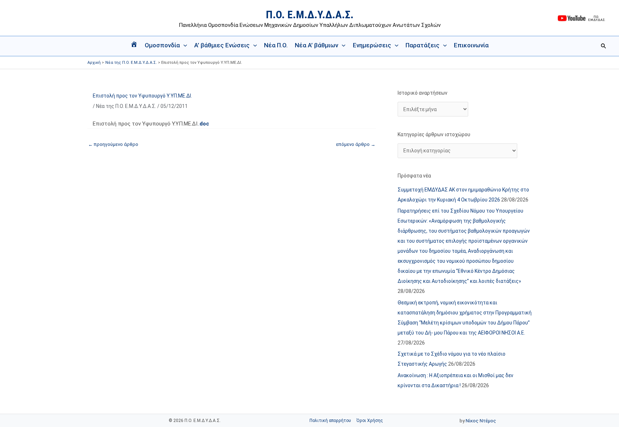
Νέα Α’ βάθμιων (316, 45)
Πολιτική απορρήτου (330, 420)
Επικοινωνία (471, 45)
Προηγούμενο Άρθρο (113, 144)
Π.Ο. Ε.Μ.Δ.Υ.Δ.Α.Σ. (310, 14)
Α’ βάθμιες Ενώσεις (222, 45)
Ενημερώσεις (372, 45)
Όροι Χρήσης (369, 420)
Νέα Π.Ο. (276, 45)
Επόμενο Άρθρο (355, 144)
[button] (183, 45)
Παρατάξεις (423, 45)
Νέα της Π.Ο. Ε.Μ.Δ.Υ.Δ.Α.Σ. (126, 106)
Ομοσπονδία (162, 45)
